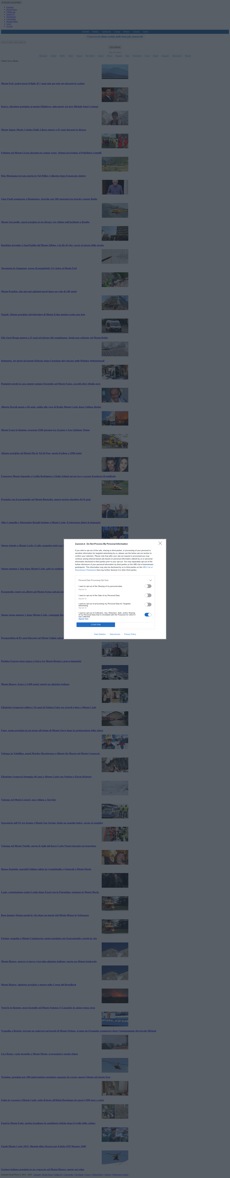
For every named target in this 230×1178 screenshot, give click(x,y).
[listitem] (115, 580)
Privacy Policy (130, 634)
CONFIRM (96, 625)
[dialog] (115, 589)
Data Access (115, 634)
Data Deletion (100, 634)
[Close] (161, 544)
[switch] (148, 586)
